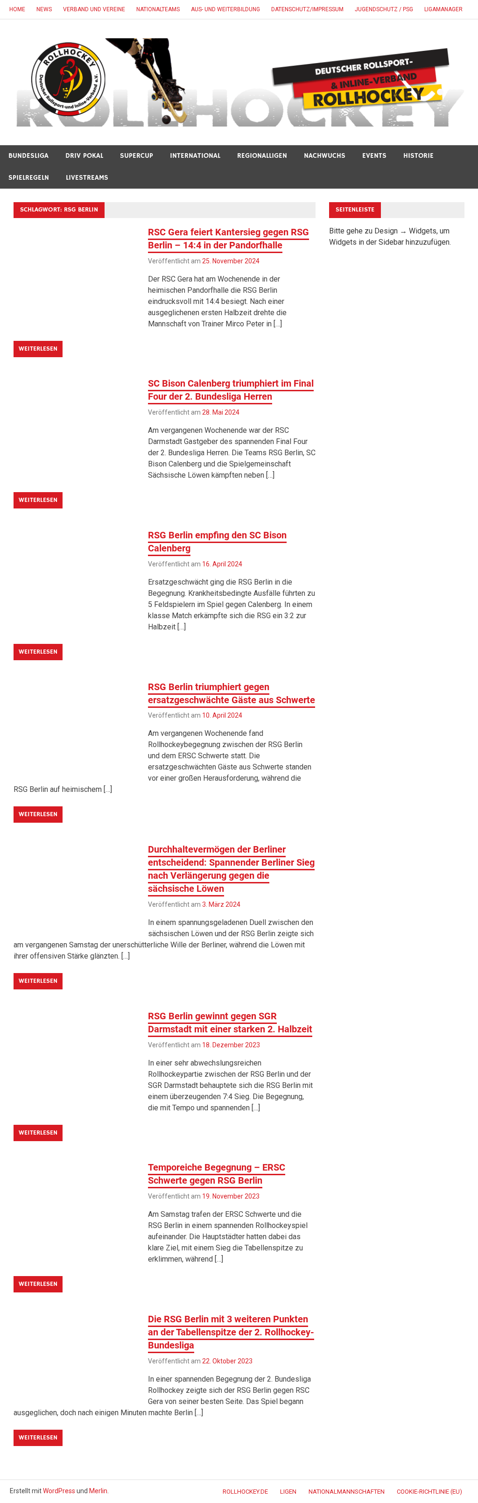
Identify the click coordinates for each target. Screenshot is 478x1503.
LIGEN (288, 1491)
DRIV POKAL (84, 155)
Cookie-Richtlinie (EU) (429, 1491)
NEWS (44, 9)
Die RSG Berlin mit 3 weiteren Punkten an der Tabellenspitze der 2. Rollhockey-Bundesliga (231, 1332)
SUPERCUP (136, 155)
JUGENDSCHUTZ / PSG (384, 9)
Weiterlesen (38, 349)
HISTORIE (418, 155)
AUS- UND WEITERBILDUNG (225, 9)
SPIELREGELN (28, 177)
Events (374, 155)
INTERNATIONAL (195, 155)
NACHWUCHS (324, 155)
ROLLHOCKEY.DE (245, 1491)
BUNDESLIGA (28, 155)
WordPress (59, 1491)
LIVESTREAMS (87, 177)
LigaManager (443, 9)
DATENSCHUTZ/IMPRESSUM (307, 9)
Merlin (98, 1491)
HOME (17, 9)
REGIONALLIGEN (262, 155)
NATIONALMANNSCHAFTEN (347, 1491)
